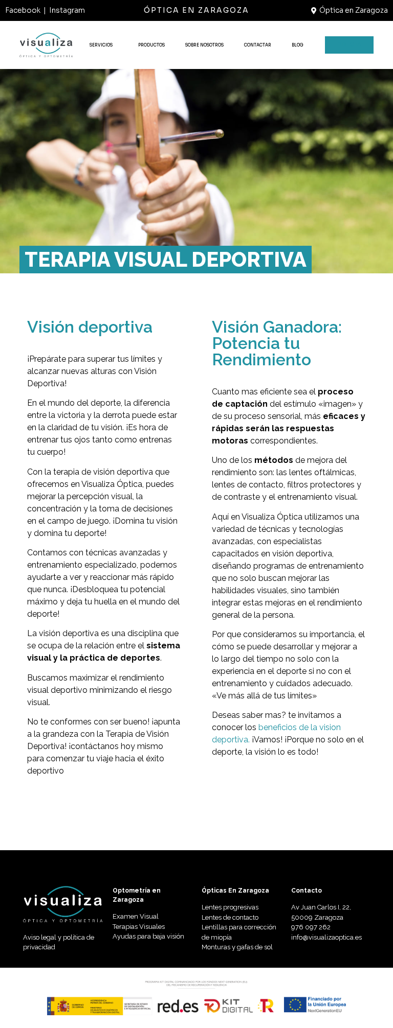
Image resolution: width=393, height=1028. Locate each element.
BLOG (297, 45)
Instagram (67, 10)
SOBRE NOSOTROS (204, 45)
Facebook (22, 10)
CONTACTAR (257, 45)
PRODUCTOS (151, 45)
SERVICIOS (101, 45)
